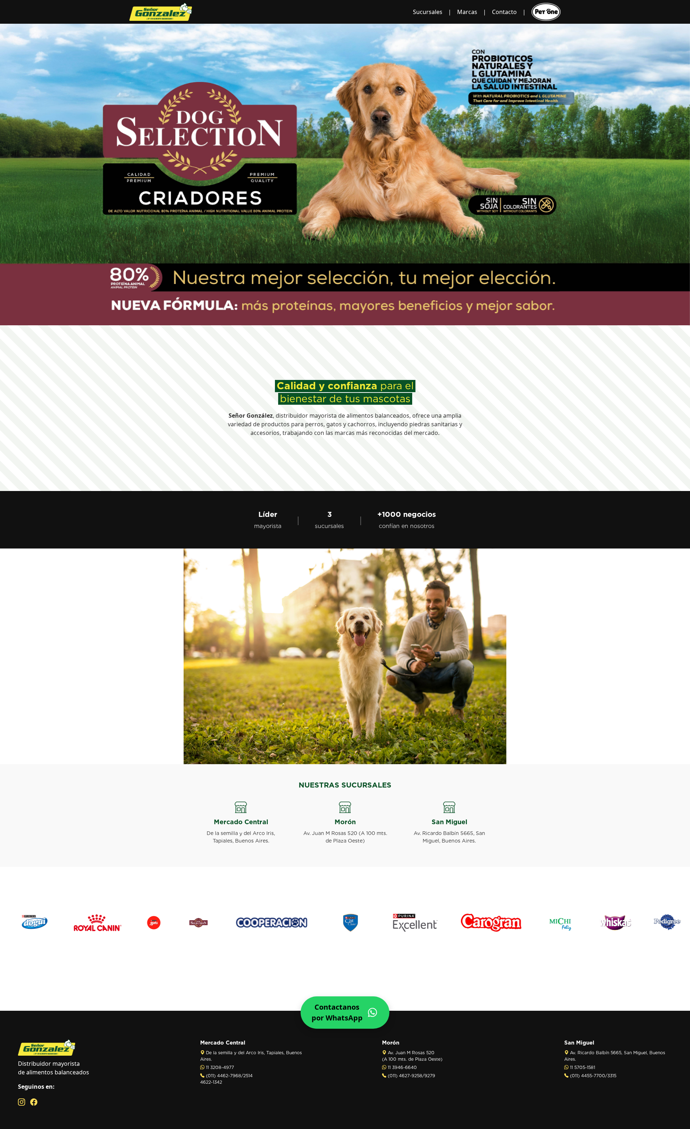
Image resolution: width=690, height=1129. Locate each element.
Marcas (467, 12)
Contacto (504, 12)
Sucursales (427, 12)
